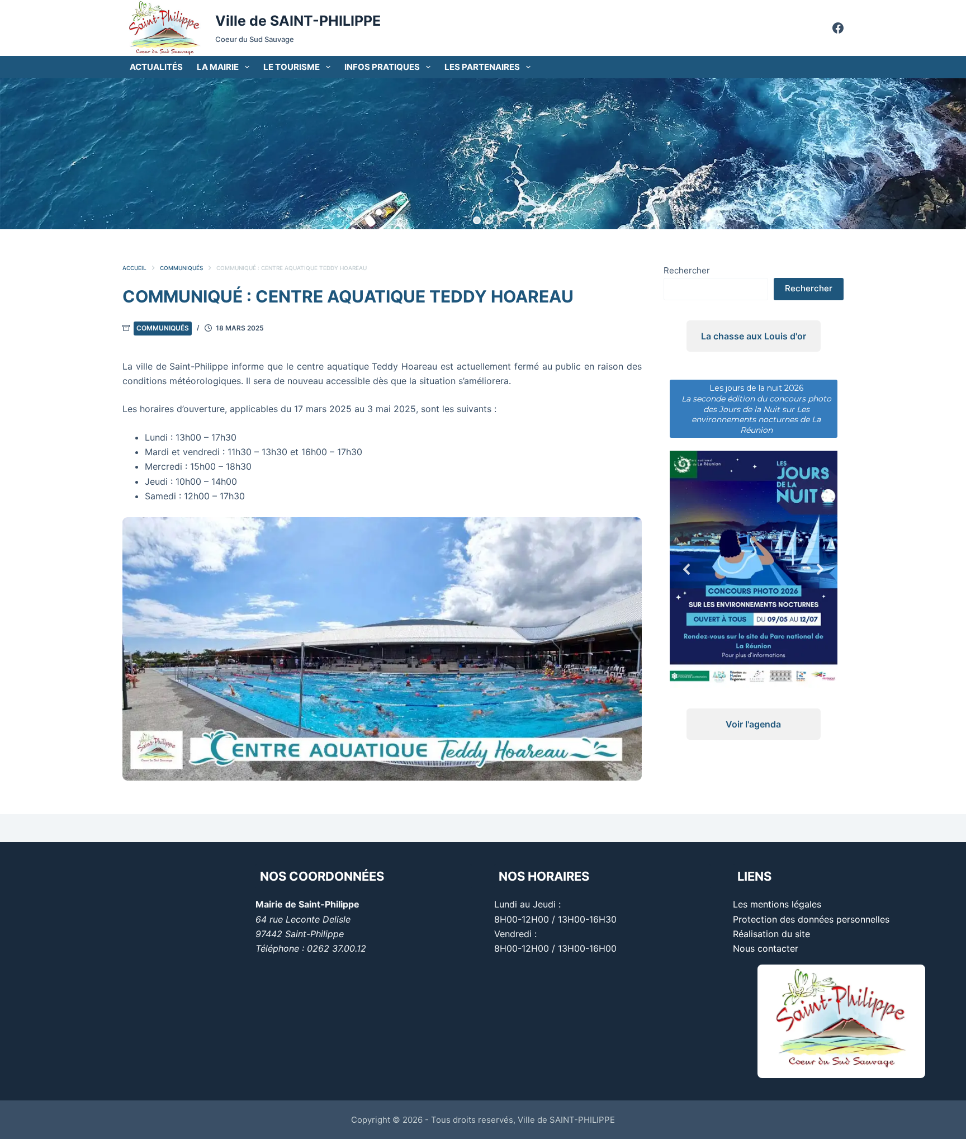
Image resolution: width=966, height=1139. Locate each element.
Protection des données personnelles (811, 919)
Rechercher (687, 270)
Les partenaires (482, 67)
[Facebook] (838, 28)
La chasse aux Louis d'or (753, 336)
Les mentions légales (777, 904)
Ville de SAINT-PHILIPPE (298, 20)
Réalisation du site (771, 933)
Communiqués (162, 328)
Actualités (156, 67)
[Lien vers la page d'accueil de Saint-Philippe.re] (164, 28)
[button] (477, 220)
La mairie (218, 67)
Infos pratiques (382, 67)
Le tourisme (291, 67)
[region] (483, 153)
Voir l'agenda (753, 724)
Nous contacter (765, 948)
